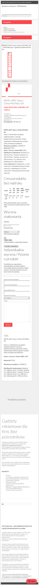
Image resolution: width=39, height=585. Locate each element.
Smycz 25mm (13, 118)
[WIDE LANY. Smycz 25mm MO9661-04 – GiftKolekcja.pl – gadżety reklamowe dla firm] (10, 65)
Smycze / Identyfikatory (10, 30)
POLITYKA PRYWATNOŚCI (14, 488)
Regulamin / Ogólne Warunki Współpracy (18, 487)
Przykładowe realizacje (12, 480)
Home (5, 27)
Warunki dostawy (11, 482)
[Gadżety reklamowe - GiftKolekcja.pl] (14, 8)
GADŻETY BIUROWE (9, 29)
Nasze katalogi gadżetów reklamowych (17, 479)
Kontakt (8, 475)
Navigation (7, 22)
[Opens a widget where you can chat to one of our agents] (31, 581)
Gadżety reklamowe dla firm (14, 490)
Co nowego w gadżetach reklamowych (17, 477)
